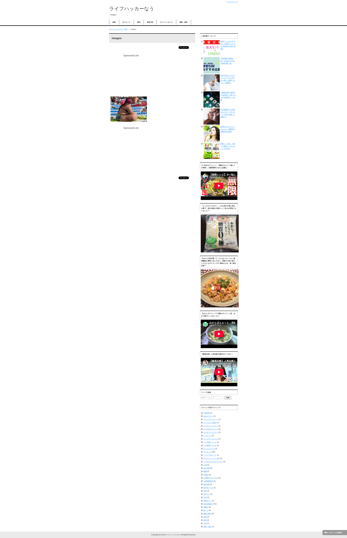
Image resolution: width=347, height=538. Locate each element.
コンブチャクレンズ (210, 439)
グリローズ (207, 436)
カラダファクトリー (210, 432)
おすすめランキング (210, 429)
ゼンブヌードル (209, 449)
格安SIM (150, 22)
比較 (205, 491)
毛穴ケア (206, 494)
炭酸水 (205, 507)
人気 (205, 465)
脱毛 (138, 22)
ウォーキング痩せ (209, 423)
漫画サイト (207, 501)
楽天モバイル (208, 488)
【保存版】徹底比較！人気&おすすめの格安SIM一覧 (227, 61)
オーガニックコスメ (210, 426)
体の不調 (206, 468)
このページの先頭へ (335, 533)
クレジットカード (166, 22)
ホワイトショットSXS (211, 458)
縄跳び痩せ (207, 514)
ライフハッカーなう (131, 8)
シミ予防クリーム (209, 442)
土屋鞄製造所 (208, 481)
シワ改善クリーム (209, 445)
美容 (114, 22)
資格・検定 (183, 22)
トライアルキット (209, 455)
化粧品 (205, 475)
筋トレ (205, 510)
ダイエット (126, 22)
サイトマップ (233, 2)
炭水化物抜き (208, 504)
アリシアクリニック (210, 419)
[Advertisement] (133, 76)
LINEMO (206, 413)
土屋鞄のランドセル (210, 478)
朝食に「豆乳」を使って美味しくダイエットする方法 (227, 146)
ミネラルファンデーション (213, 462)
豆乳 (205, 523)
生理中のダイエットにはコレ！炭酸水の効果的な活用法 (227, 129)
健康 (205, 471)
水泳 (205, 497)
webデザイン (208, 416)
